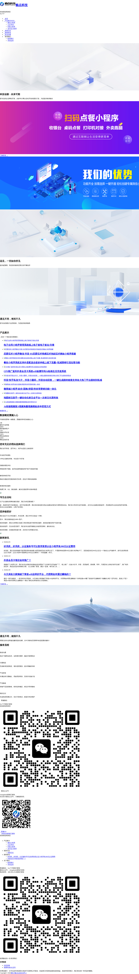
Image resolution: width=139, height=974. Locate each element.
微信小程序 (11, 843)
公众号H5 (11, 844)
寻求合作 (11, 864)
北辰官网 (7, 965)
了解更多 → (4, 155)
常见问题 (7, 34)
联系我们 (11, 862)
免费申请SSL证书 (10, 967)
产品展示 (10, 20)
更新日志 (7, 30)
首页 (6, 18)
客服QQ (3, 831)
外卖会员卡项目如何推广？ (17, 858)
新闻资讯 (7, 32)
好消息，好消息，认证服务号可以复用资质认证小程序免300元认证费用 (31, 856)
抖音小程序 (11, 846)
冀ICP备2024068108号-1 (19, 973)
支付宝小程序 (12, 848)
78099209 (8, 833)
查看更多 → (4, 411)
